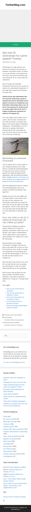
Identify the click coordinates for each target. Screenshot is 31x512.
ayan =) (5, 479)
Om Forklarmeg (8, 449)
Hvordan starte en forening (13, 325)
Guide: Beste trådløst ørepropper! (14, 401)
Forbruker (6, 424)
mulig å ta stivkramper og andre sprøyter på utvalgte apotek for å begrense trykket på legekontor (15, 179)
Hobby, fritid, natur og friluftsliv (13, 429)
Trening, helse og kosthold (13, 315)
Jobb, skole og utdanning (11, 436)
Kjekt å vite (7, 441)
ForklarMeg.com (15, 4)
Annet (5, 416)
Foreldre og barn (8, 426)
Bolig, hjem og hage (9, 421)
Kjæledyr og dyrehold (10, 439)
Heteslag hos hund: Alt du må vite (14, 382)
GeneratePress (15, 509)
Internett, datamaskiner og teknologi (15, 431)
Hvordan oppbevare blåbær (17, 467)
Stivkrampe (8, 317)
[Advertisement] (15, 25)
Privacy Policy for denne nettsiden (14, 497)
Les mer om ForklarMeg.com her (14, 362)
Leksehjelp (6, 444)
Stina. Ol (6, 483)
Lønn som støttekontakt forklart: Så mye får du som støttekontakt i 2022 (15, 485)
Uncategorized (8, 456)
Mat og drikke (7, 446)
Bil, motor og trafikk (9, 419)
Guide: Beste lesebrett (10, 394)
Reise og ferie (7, 451)
